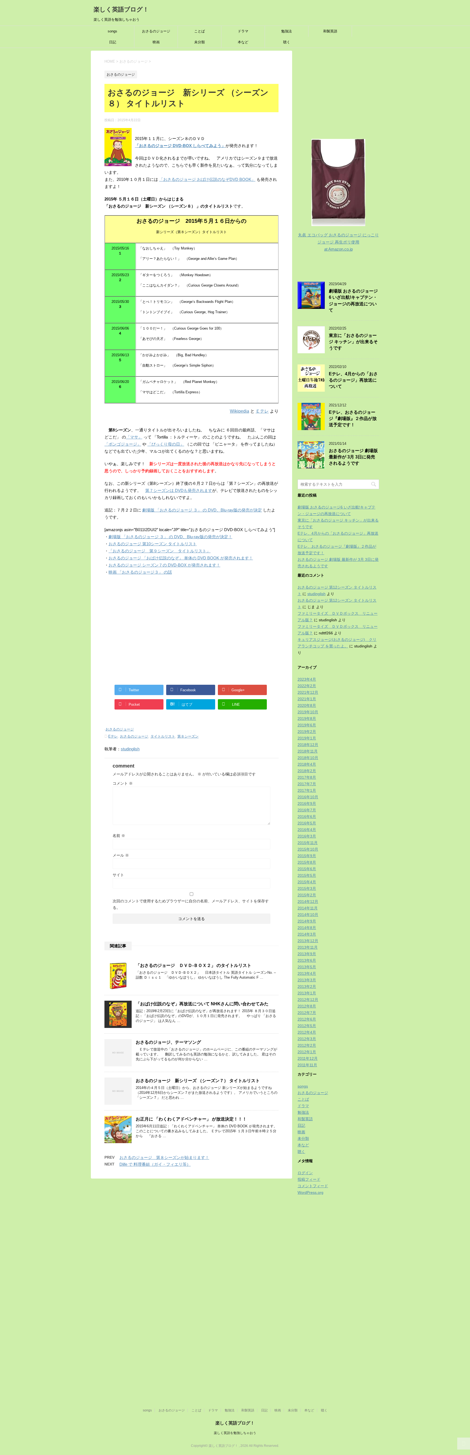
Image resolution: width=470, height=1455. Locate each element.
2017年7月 (307, 784)
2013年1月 (307, 993)
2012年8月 (307, 1006)
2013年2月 (307, 986)
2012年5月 (307, 1026)
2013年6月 (307, 960)
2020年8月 (307, 705)
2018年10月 (308, 758)
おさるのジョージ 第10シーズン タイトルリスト (153, 543)
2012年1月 (307, 1052)
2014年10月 (308, 914)
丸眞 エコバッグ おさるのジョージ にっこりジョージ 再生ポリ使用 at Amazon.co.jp (338, 242)
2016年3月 (307, 836)
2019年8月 (307, 718)
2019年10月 (308, 712)
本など (243, 42)
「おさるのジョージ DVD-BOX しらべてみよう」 (180, 145)
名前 (119, 835)
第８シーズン (188, 736)
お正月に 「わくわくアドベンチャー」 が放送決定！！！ (191, 1119)
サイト (118, 875)
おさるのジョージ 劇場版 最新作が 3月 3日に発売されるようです (353, 457)
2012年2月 (307, 1045)
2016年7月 (307, 810)
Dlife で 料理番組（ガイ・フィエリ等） (155, 1164)
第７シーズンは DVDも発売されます (178, 490)
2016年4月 (307, 829)
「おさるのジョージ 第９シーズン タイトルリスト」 (160, 551)
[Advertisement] (191, 629)
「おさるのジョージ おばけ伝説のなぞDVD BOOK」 (207, 179)
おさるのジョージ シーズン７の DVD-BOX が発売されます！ (164, 565)
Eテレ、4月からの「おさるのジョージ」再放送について (353, 380)
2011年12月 (308, 1058)
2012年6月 (307, 1019)
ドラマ (243, 31)
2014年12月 (308, 901)
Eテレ (113, 736)
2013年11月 (308, 947)
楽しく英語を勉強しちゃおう (235, 1433)
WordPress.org (310, 1192)
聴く (286, 42)
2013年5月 (307, 967)
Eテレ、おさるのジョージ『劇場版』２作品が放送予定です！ (353, 418)
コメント (123, 783)
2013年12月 (308, 941)
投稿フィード (309, 1179)
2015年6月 (307, 869)
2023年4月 (307, 679)
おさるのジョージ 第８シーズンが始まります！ (164, 1157)
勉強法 (286, 31)
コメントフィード (313, 1186)
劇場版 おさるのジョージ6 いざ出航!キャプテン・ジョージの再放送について (353, 300)
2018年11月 (308, 751)
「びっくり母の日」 (165, 444)
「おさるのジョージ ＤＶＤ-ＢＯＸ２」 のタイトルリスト (193, 965)
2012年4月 (307, 1032)
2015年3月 (307, 888)
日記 (112, 42)
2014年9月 (307, 921)
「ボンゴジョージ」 (122, 444)
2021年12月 (308, 692)
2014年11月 (308, 908)
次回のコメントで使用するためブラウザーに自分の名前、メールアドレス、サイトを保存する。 (191, 904)
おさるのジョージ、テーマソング (168, 1042)
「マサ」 (134, 437)
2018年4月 (307, 764)
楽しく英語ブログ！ (121, 9)
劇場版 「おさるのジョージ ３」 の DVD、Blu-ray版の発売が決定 (202, 510)
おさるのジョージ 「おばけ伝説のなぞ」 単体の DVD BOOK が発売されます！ (181, 558)
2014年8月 (307, 928)
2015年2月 (307, 895)
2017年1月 (307, 790)
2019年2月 (307, 731)
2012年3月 (307, 1039)
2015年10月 (308, 849)
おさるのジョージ (156, 31)
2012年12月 (308, 999)
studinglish (130, 749)
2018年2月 (307, 771)
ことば (199, 31)
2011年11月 (307, 1065)
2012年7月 (307, 1012)
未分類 (199, 42)
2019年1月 (307, 738)
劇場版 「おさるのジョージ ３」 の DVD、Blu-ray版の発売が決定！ (170, 536)
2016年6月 (307, 816)
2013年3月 (307, 980)
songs (112, 31)
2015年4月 (307, 882)
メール (121, 855)
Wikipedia (239, 411)
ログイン (305, 1173)
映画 (156, 42)
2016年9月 (307, 803)
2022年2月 (307, 686)
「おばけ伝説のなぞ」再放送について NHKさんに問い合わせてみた (202, 1004)
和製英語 (330, 31)
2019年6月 (307, 725)
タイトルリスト (162, 736)
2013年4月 (307, 973)
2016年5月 (307, 823)
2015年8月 (307, 862)
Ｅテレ (262, 411)
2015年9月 (307, 856)
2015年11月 (308, 843)
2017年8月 (307, 777)
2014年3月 (307, 934)
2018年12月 (308, 744)
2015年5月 (307, 875)
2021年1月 (307, 699)
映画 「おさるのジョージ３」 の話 (140, 572)
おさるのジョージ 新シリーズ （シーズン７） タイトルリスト (198, 1080)
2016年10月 (308, 797)
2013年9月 (307, 954)
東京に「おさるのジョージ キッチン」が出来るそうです (353, 342)
